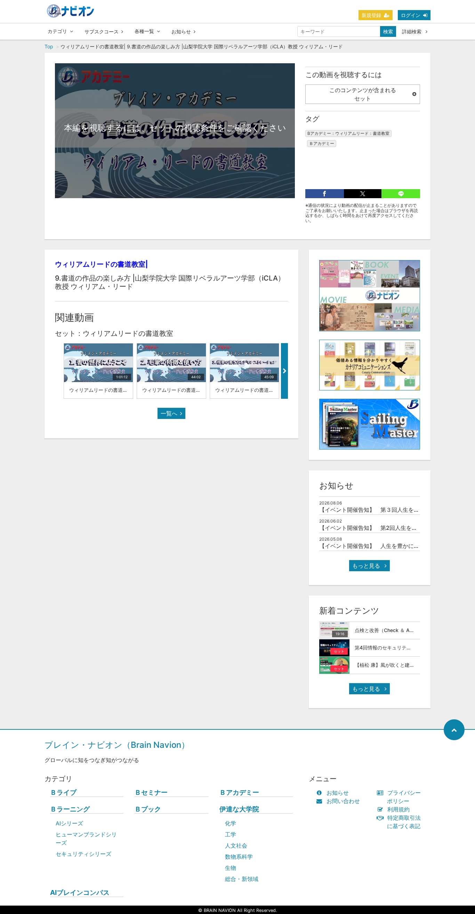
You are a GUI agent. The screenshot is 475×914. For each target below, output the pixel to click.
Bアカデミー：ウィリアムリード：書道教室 (348, 133)
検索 (388, 31)
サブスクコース (101, 31)
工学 (230, 834)
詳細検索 (412, 31)
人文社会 (236, 845)
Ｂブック (148, 809)
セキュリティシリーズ (83, 853)
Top (49, 46)
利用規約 (398, 809)
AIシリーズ (69, 823)
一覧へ (169, 413)
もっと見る (367, 565)
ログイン (410, 15)
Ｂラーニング (70, 809)
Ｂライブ (63, 792)
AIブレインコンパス (80, 893)
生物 (230, 867)
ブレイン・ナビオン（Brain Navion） (117, 745)
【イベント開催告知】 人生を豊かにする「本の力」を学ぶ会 (397, 545)
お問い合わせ (343, 801)
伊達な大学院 (239, 809)
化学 (230, 823)
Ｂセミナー (151, 792)
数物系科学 (239, 856)
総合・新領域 (241, 878)
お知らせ (181, 31)
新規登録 (371, 15)
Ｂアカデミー (321, 143)
